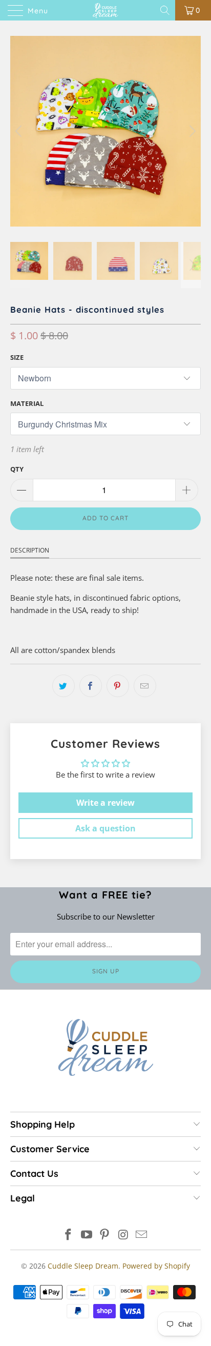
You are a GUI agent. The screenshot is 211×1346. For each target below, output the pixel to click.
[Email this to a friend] (145, 686)
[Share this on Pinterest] (118, 686)
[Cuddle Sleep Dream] (105, 10)
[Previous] (20, 131)
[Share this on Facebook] (90, 686)
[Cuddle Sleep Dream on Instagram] (123, 1235)
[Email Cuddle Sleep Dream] (142, 1235)
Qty (17, 469)
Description (29, 550)
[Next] (191, 131)
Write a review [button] (105, 802)
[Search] (166, 10)
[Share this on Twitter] (63, 686)
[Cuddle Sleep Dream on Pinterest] (105, 1235)
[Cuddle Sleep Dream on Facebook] (68, 1235)
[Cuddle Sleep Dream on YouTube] (86, 1235)
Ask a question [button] (105, 828)
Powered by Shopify (156, 1266)
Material (27, 403)
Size (17, 357)
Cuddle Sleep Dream (83, 1266)
